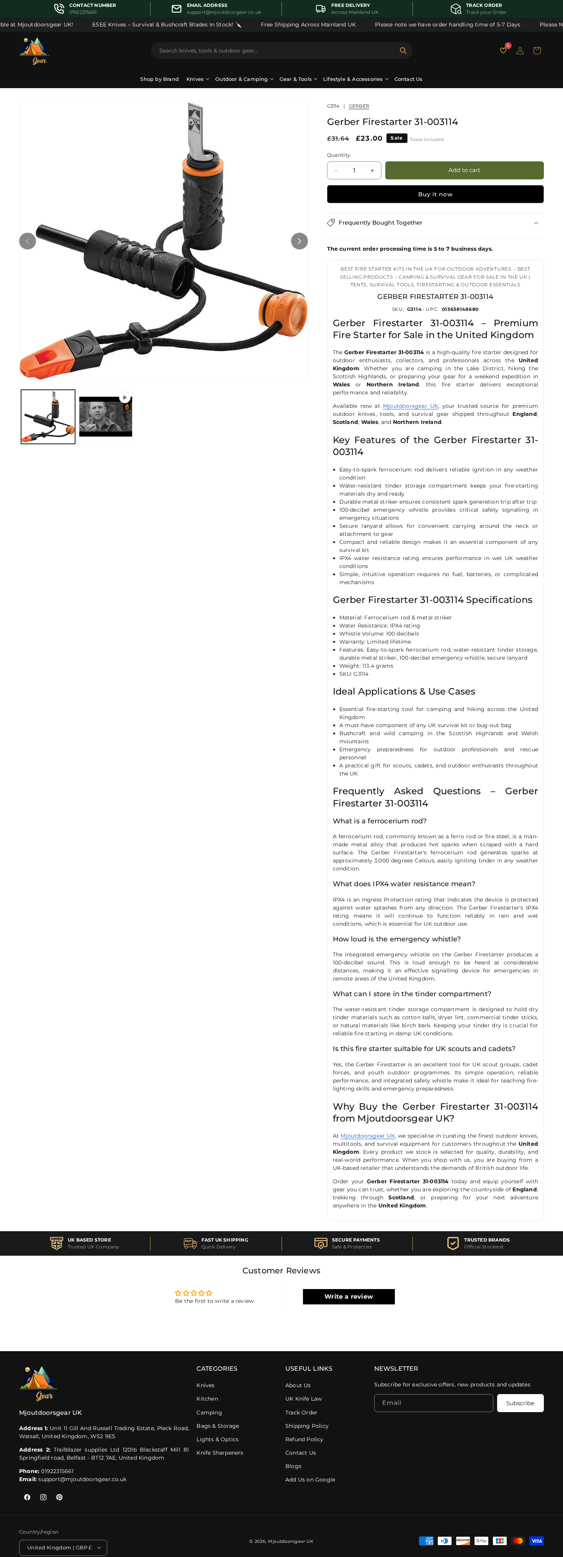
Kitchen (207, 1398)
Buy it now (435, 194)
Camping (209, 1412)
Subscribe (520, 1403)
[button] (537, 50)
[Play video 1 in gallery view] (106, 417)
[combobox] (277, 50)
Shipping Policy (307, 1425)
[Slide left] (27, 241)
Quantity (338, 155)
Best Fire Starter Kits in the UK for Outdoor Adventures (425, 269)
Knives (205, 1385)
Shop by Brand (159, 79)
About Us (298, 1385)
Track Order (301, 1412)
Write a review (348, 1296)
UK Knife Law (303, 1398)
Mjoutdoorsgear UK (410, 405)
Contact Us (408, 79)
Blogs (293, 1466)
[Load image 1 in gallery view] (48, 417)
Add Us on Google (310, 1479)
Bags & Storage (217, 1425)
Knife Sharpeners (219, 1452)
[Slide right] (299, 241)
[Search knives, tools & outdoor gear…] (403, 50)
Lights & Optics (217, 1439)
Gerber (359, 106)
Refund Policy (304, 1439)
